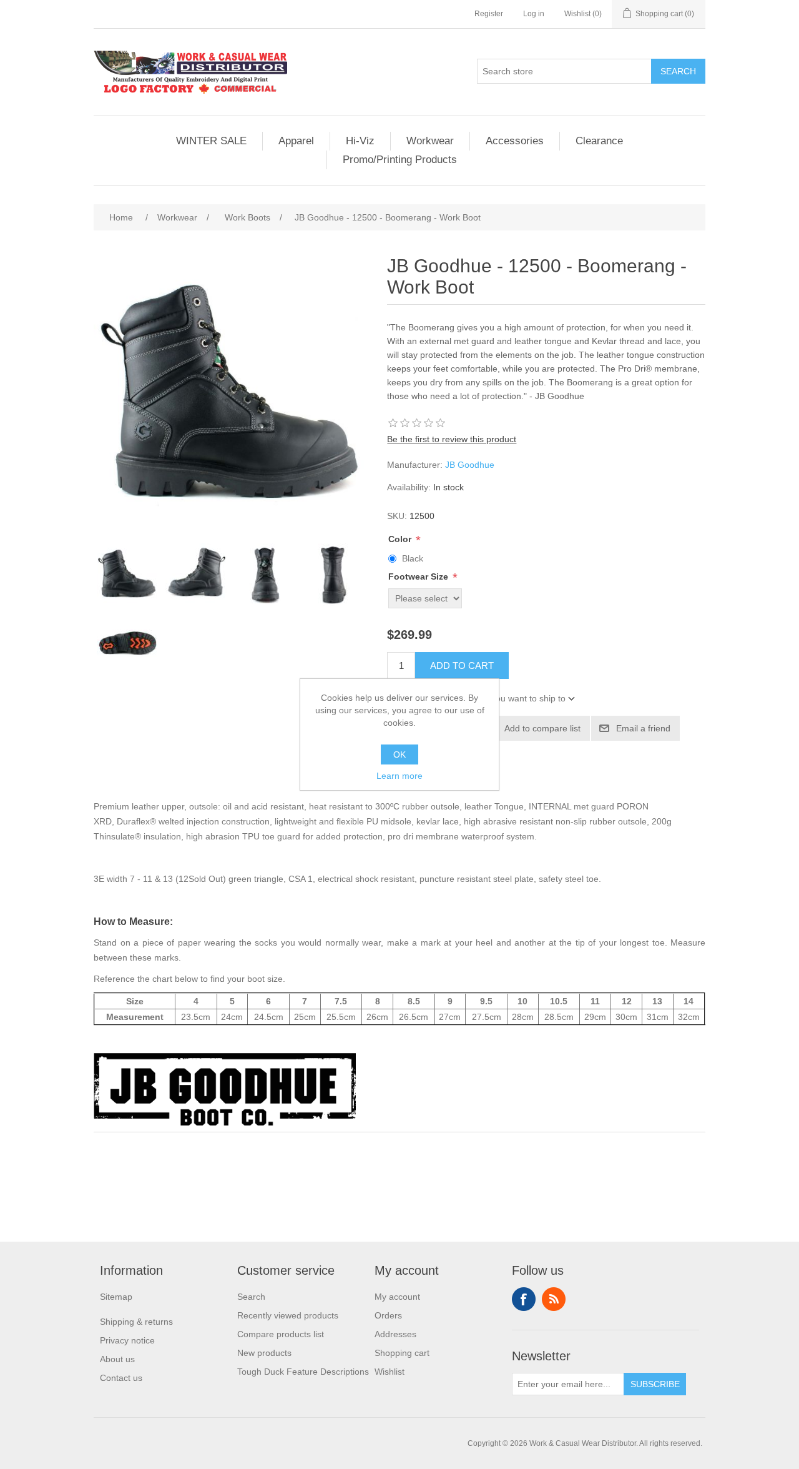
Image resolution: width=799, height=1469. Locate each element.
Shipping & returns (136, 1322)
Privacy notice (127, 1340)
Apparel (296, 141)
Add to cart (462, 665)
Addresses (395, 1334)
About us (117, 1359)
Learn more (399, 776)
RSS (554, 1299)
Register (488, 13)
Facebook (524, 1299)
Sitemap (116, 1297)
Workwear (430, 141)
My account (397, 1297)
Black (412, 558)
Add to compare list (542, 728)
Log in (533, 13)
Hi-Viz (360, 141)
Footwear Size (419, 577)
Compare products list (280, 1334)
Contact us (121, 1378)
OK (399, 754)
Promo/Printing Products (400, 160)
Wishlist (389, 1372)
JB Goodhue (469, 465)
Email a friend (643, 728)
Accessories (515, 141)
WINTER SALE (211, 141)
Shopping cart (402, 1353)
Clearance (599, 141)
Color (401, 539)
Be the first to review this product (451, 439)
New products (264, 1353)
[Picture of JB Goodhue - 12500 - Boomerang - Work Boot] (128, 574)
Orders (388, 1315)
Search (678, 71)
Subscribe (655, 1384)
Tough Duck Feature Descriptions (303, 1372)
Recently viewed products (287, 1315)
